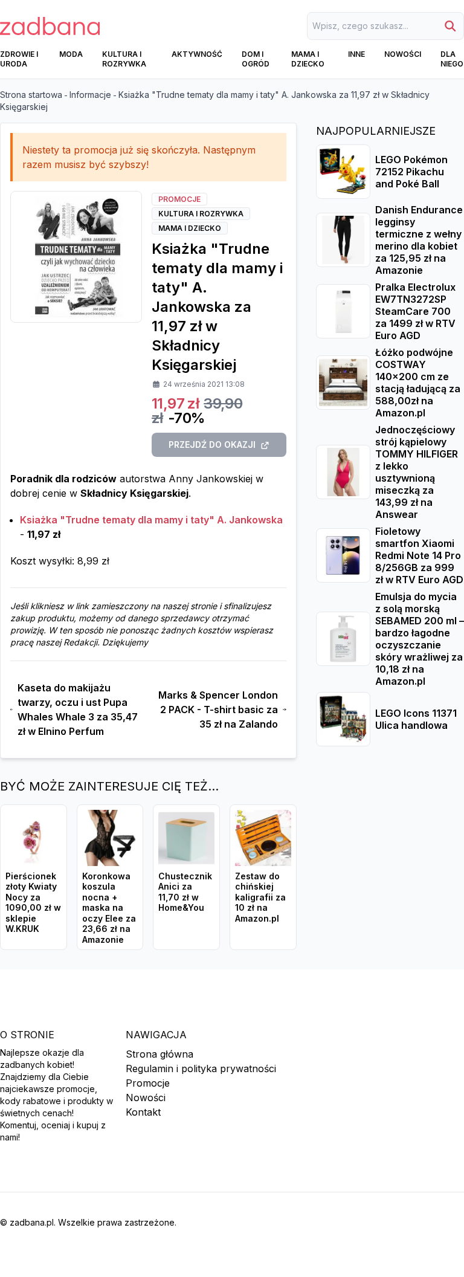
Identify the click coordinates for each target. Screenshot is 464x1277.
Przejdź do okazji (212, 444)
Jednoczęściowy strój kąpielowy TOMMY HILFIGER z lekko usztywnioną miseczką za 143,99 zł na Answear (416, 472)
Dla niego (451, 59)
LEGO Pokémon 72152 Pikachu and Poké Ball (411, 172)
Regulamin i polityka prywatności (201, 1068)
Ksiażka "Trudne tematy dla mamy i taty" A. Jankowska (151, 520)
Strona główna (159, 1054)
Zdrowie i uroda (19, 59)
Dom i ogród (255, 59)
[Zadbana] (50, 26)
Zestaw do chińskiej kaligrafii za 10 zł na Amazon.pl (260, 897)
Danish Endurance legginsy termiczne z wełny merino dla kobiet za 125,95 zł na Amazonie (419, 240)
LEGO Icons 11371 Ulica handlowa (416, 719)
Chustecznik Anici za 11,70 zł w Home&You (185, 892)
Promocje (148, 1083)
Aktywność (197, 54)
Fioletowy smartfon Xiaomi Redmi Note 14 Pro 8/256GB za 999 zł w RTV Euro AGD (419, 555)
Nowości (402, 54)
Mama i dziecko (307, 59)
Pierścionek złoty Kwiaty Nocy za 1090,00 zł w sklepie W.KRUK (33, 902)
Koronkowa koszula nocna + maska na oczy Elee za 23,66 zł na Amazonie (109, 908)
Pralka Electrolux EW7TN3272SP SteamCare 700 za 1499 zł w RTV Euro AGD (415, 311)
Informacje (90, 94)
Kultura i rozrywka (124, 59)
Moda (71, 54)
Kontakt (143, 1112)
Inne (356, 54)
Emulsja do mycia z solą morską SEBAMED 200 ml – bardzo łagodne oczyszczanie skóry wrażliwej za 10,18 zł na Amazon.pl (419, 638)
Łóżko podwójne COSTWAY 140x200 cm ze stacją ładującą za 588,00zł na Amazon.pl (417, 382)
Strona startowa (31, 94)
